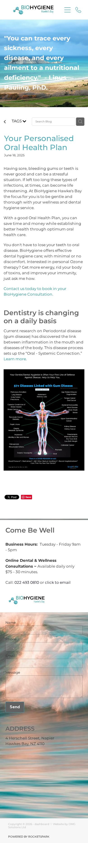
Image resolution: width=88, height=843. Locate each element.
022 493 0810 (26, 583)
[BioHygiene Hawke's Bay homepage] (33, 9)
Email (10, 656)
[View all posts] (5, 123)
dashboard (42, 824)
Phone (10, 639)
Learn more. (15, 359)
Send (15, 707)
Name (10, 622)
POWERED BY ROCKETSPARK (28, 837)
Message (12, 672)
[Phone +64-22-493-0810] (78, 9)
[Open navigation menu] (67, 9)
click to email (58, 583)
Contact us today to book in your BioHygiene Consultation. (35, 292)
